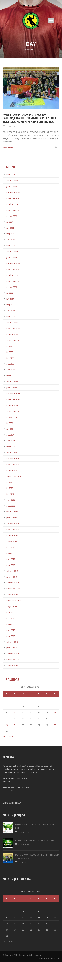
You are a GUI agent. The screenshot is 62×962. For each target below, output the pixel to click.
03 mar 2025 (23, 844)
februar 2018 (12, 642)
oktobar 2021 (12, 405)
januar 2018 (11, 647)
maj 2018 (10, 624)
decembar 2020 (13, 458)
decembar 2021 (13, 393)
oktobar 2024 (12, 204)
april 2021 (10, 440)
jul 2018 (9, 612)
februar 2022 (12, 381)
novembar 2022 (13, 328)
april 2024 (10, 239)
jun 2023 (10, 298)
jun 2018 (10, 618)
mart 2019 (10, 565)
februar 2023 (12, 322)
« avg (5, 736)
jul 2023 (9, 293)
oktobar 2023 (12, 275)
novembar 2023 (13, 269)
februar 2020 (12, 511)
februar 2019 (12, 571)
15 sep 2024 (11, 126)
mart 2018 (10, 636)
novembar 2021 (13, 399)
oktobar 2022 (12, 334)
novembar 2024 (13, 198)
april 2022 (10, 369)
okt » (11, 736)
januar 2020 (11, 517)
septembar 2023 (13, 281)
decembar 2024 (13, 192)
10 (15, 712)
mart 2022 (10, 375)
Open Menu (51, 20)
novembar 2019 (13, 529)
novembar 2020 (13, 464)
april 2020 (10, 500)
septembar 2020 (13, 476)
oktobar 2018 (12, 594)
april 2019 (10, 559)
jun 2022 (10, 358)
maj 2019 (10, 553)
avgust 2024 (11, 216)
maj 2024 (10, 233)
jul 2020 (9, 488)
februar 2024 (12, 251)
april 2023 (10, 310)
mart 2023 (10, 316)
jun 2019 (10, 547)
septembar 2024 (13, 210)
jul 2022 (9, 352)
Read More (8, 147)
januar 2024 (11, 257)
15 (55, 712)
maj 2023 (10, 304)
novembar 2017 (13, 659)
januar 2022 (11, 387)
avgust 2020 (11, 482)
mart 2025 (10, 174)
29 (55, 725)
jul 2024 (9, 222)
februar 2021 (12, 452)
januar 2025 (11, 186)
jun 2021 (10, 429)
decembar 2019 (13, 523)
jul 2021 (9, 423)
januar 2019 (11, 576)
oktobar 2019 (12, 535)
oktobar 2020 (12, 470)
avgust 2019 (11, 541)
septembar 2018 (13, 600)
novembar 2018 (13, 588)
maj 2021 (10, 435)
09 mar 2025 (23, 832)
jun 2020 (10, 494)
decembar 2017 (13, 653)
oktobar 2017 (12, 665)
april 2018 (10, 630)
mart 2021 (10, 446)
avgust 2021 (11, 417)
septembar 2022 (13, 340)
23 (7, 725)
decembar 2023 (13, 263)
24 (15, 725)
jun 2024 (10, 228)
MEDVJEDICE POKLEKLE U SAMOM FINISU (35, 840)
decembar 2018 (13, 582)
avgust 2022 (11, 346)
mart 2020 (10, 506)
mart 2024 (10, 245)
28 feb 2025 (23, 862)
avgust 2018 (11, 606)
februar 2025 (12, 180)
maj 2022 (10, 364)
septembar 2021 (13, 411)
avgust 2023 (11, 287)
